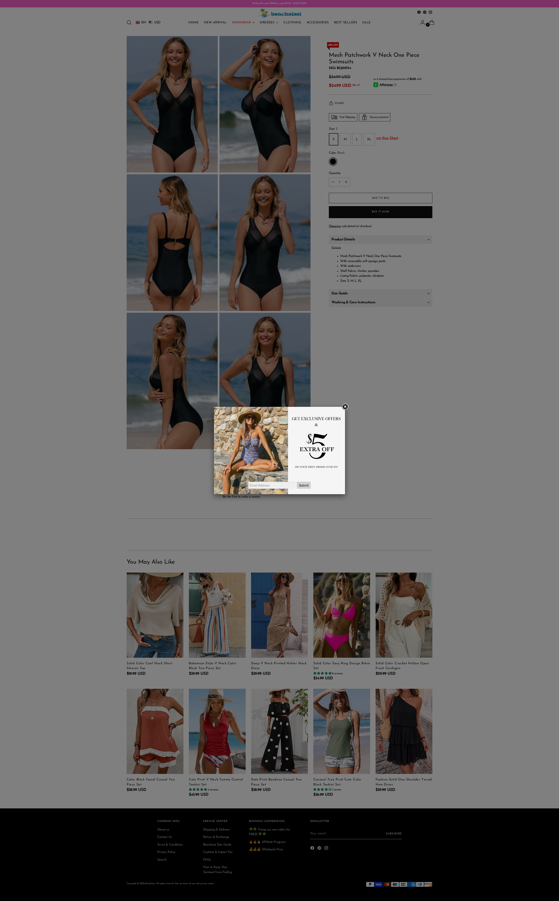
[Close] (345, 407)
